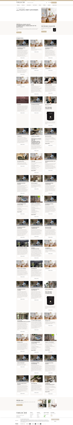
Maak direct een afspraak (37, 0)
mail (48, 414)
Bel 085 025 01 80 (46, 0)
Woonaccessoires (39, 413)
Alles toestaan (55, 419)
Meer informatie (44, 31)
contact (46, 413)
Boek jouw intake (22, 57)
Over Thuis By (31, 413)
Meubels (38, 415)
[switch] (30, 423)
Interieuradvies (31, 414)
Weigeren (55, 421)
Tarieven (31, 416)
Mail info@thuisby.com (54, 0)
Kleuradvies (31, 415)
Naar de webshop (54, 2)
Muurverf (38, 414)
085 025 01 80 (18, 416)
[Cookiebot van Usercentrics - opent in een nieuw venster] (16, 423)
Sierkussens (38, 416)
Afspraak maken (19, 32)
